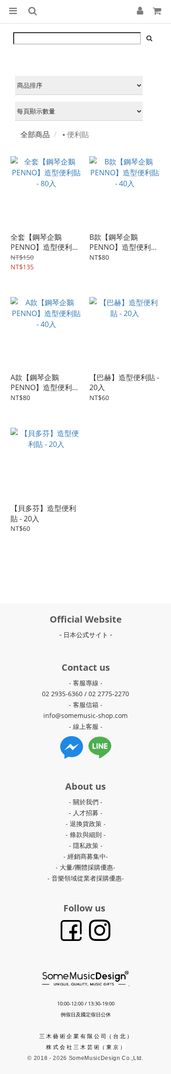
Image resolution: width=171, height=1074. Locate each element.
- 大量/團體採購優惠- (85, 867)
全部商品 (35, 134)
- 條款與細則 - (86, 834)
